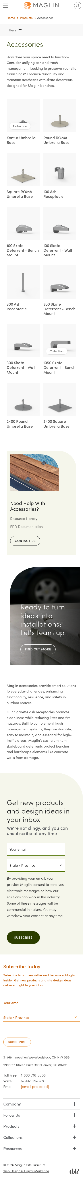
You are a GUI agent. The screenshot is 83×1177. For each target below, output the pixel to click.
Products (26, 18)
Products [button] (11, 1126)
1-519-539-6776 (33, 1081)
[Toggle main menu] (5, 5)
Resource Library (23, 518)
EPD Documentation (26, 526)
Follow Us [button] (11, 1115)
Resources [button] (12, 1148)
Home (11, 18)
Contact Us (25, 541)
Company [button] (12, 1104)
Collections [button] (13, 1137)
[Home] (41, 5)
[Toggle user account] (77, 5)
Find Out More (38, 649)
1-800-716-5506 (33, 1075)
